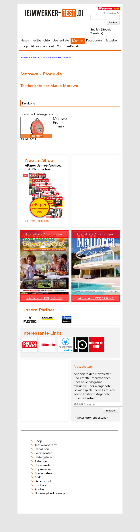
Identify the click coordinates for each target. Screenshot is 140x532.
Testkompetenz (45, 445)
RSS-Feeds (42, 465)
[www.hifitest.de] (47, 355)
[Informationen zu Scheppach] (66, 319)
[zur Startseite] (54, 13)
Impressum (42, 469)
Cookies (40, 485)
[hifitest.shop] (96, 355)
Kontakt (40, 489)
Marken (77, 41)
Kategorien (94, 40)
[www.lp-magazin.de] (81, 355)
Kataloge (40, 461)
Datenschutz (43, 481)
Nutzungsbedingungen (50, 493)
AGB (37, 477)
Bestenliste (61, 40)
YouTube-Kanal (67, 46)
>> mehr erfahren (37, 221)
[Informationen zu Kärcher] (48, 319)
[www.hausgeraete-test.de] (65, 355)
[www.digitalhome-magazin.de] (30, 355)
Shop (24, 46)
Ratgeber (111, 40)
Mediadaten (43, 473)
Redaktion (41, 449)
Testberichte (41, 40)
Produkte (28, 103)
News (24, 40)
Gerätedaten (43, 453)
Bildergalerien (44, 457)
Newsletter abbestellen (92, 418)
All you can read (42, 46)
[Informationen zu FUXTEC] (30, 319)
